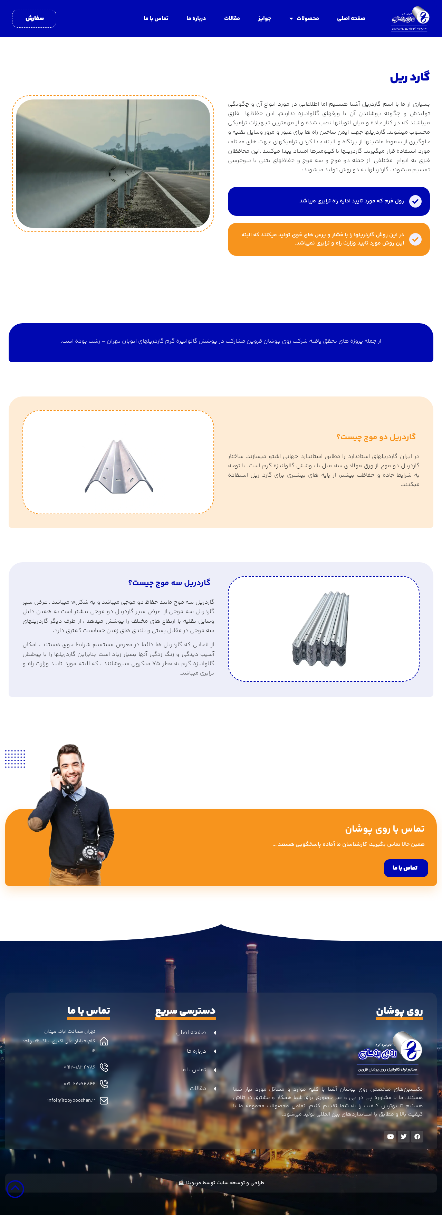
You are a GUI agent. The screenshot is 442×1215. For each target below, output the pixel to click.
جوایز (264, 18)
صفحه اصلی (351, 18)
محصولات (308, 18)
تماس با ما (156, 18)
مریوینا (193, 1183)
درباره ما (196, 18)
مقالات (232, 18)
